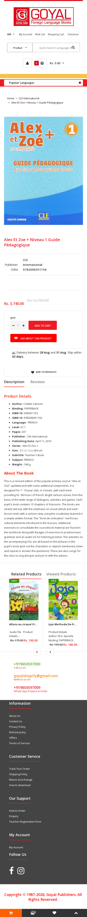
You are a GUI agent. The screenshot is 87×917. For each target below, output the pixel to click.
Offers (13, 738)
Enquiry (13, 816)
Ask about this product (36, 338)
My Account (25, 34)
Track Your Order (19, 769)
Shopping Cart (56, 34)
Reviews (37, 381)
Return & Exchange (20, 779)
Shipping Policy (18, 774)
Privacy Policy (17, 727)
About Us (14, 716)
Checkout (73, 34)
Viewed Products (61, 574)
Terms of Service (19, 743)
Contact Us (15, 721)
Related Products (26, 574)
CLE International (29, 98)
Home (10, 98)
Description (14, 381)
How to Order (17, 810)
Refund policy (17, 732)
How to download (20, 785)
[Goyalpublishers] (43, 25)
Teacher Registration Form (25, 821)
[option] (43, 171)
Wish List (40, 34)
